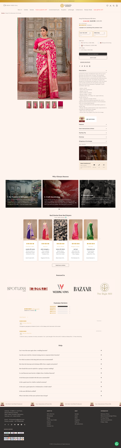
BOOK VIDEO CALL (12, 5)
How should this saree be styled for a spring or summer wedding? (36, 368)
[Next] (112, 194)
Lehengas (71, 9)
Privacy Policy (105, 418)
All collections (79, 424)
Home (3, 13)
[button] (82, 25)
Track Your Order (52, 420)
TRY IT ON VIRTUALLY (93, 54)
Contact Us (50, 426)
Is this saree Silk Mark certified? (27, 391)
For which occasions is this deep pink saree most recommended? (36, 359)
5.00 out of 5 (35, 309)
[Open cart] (116, 5)
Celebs (26, 9)
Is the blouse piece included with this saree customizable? (34, 377)
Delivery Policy (105, 414)
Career (49, 424)
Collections (79, 9)
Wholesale (50, 416)
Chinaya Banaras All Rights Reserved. (61, 444)
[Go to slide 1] (59, 209)
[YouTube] (18, 424)
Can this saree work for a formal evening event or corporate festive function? (39, 355)
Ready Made (88, 9)
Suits (76, 416)
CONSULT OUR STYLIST (85, 62)
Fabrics (77, 422)
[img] (23, 321)
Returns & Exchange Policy (108, 416)
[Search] (113, 5)
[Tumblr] (24, 424)
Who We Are (50, 414)
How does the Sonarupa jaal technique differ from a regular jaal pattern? (38, 364)
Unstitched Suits (54, 9)
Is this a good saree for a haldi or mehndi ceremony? (33, 382)
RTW (76, 418)
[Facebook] (79, 66)
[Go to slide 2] (60, 209)
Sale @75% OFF (98, 9)
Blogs (48, 418)
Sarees (32, 9)
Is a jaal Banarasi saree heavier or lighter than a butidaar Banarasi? (37, 373)
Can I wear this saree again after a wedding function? (33, 350)
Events (49, 422)
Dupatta (63, 9)
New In (20, 9)
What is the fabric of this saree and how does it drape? (33, 395)
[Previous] (8, 194)
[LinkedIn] (21, 424)
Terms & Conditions (106, 420)
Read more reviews (60, 265)
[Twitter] (82, 66)
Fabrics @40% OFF (41, 9)
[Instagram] (11, 424)
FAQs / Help (104, 422)
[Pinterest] (84, 66)
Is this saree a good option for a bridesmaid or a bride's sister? (35, 386)
